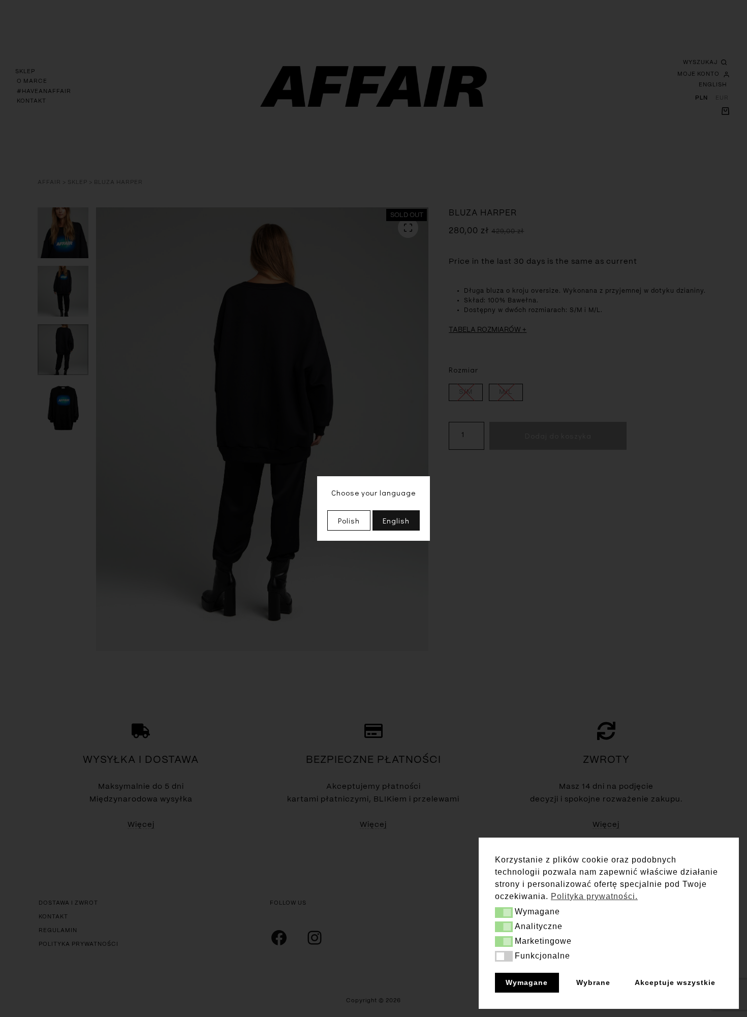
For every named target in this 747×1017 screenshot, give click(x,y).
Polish (349, 520)
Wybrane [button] (593, 982)
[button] (504, 912)
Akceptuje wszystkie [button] (675, 982)
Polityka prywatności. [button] (594, 896)
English (396, 520)
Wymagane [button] (527, 982)
